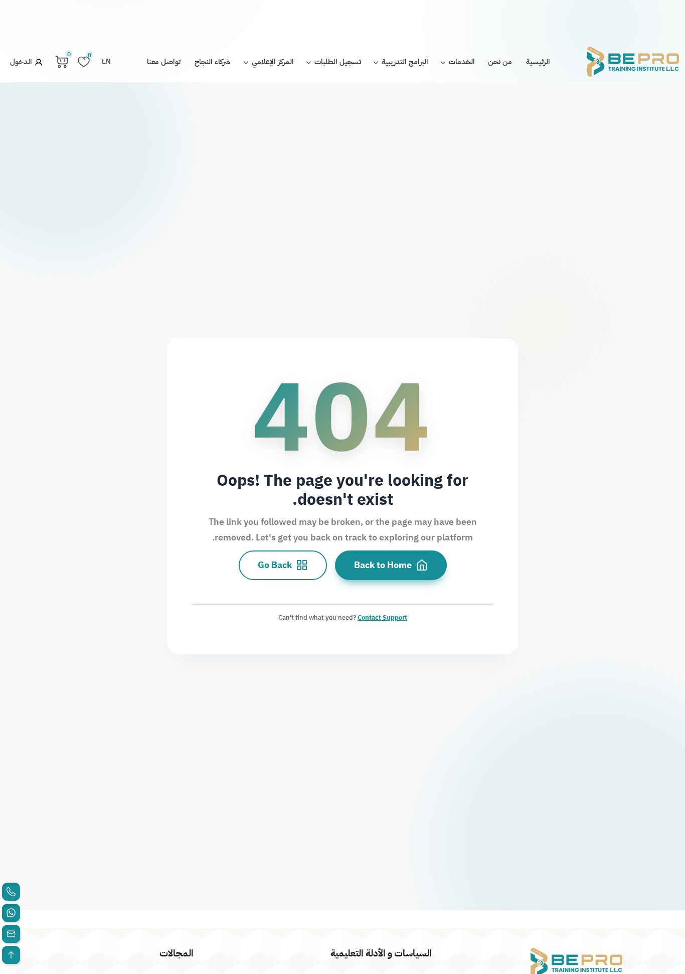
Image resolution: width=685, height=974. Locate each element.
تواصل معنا (164, 61)
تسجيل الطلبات (336, 61)
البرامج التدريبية (404, 61)
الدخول (22, 61)
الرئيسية (538, 61)
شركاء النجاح (212, 61)
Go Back (275, 565)
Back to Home (383, 565)
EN (106, 61)
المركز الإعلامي (272, 61)
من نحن (500, 61)
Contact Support (382, 617)
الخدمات (461, 61)
